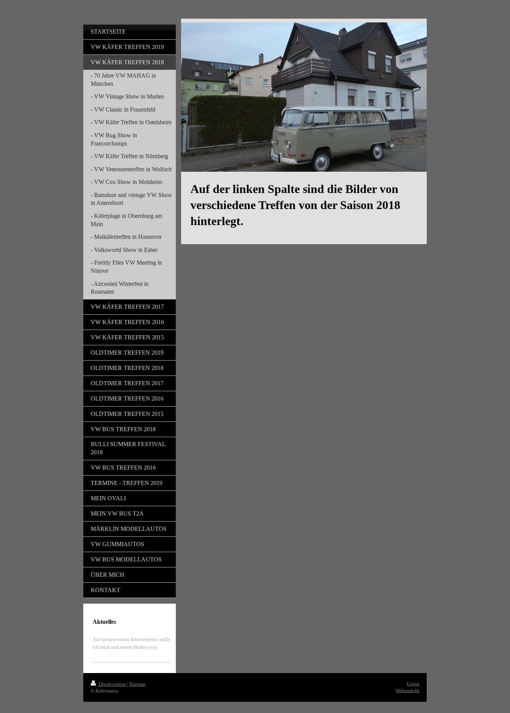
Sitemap (137, 684)
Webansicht (407, 690)
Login (413, 683)
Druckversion (112, 684)
